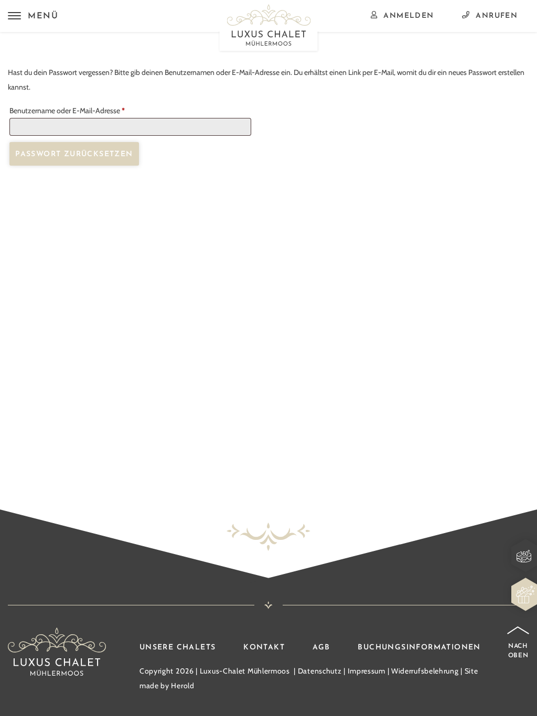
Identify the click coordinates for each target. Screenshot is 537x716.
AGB (321, 648)
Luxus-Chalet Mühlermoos (245, 671)
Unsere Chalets (177, 648)
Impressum (366, 671)
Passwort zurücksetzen (74, 154)
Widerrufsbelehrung (425, 671)
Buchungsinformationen (419, 648)
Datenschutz (320, 671)
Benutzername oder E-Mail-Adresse (84, 110)
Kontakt (264, 648)
